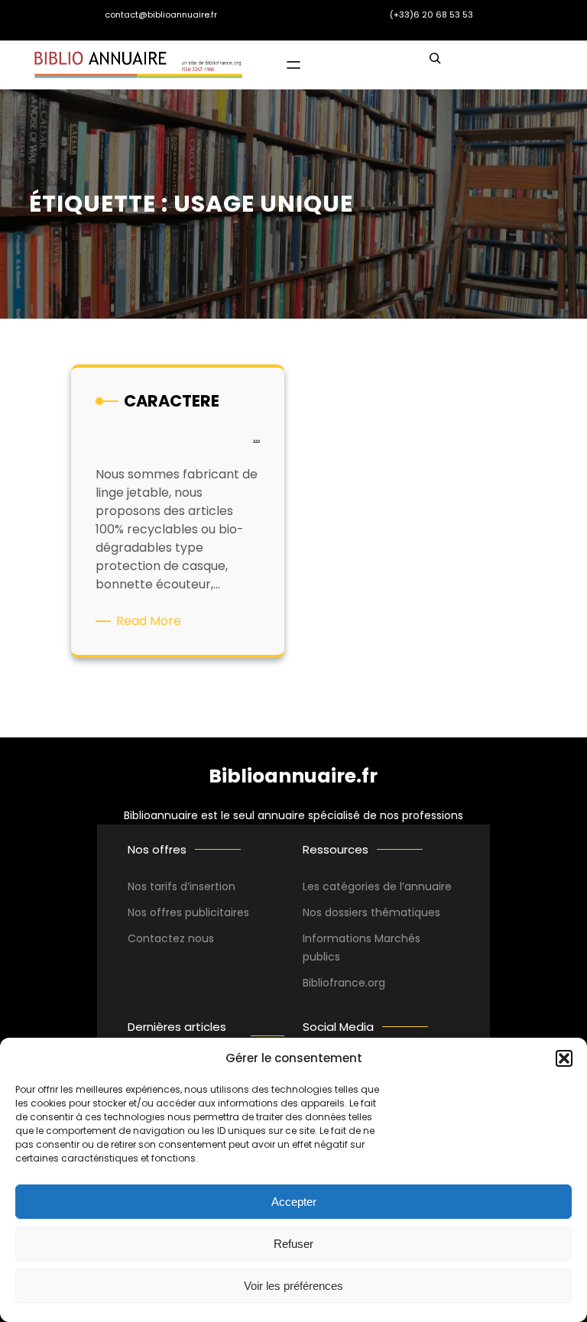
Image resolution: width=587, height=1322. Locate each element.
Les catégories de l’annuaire (377, 886)
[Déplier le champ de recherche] (435, 65)
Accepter (293, 1201)
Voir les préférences (293, 1285)
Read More (151, 621)
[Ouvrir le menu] (293, 65)
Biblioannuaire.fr (293, 776)
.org (375, 982)
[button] (564, 1058)
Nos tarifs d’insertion (181, 886)
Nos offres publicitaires (188, 912)
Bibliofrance (334, 982)
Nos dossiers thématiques (371, 912)
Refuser (293, 1243)
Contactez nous (171, 938)
